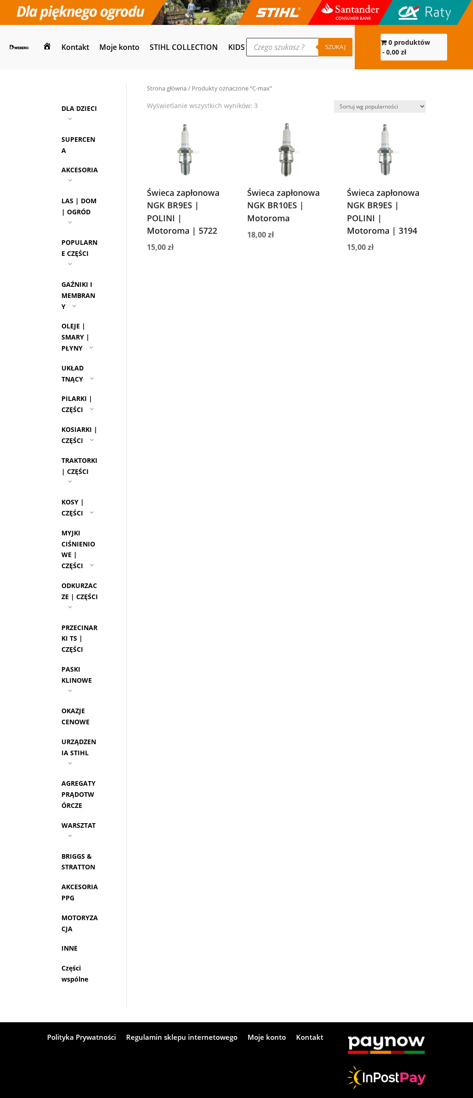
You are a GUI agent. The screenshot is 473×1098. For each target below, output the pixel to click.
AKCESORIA (79, 169)
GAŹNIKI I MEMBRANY (78, 295)
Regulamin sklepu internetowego (181, 1038)
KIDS (236, 47)
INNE (69, 948)
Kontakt (75, 47)
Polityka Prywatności (81, 1038)
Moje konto (119, 47)
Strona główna (167, 88)
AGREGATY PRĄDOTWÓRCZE (78, 794)
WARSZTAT (78, 825)
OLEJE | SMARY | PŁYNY (75, 337)
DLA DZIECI (79, 108)
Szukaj (335, 46)
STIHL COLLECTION (184, 47)
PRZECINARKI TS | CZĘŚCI (79, 638)
